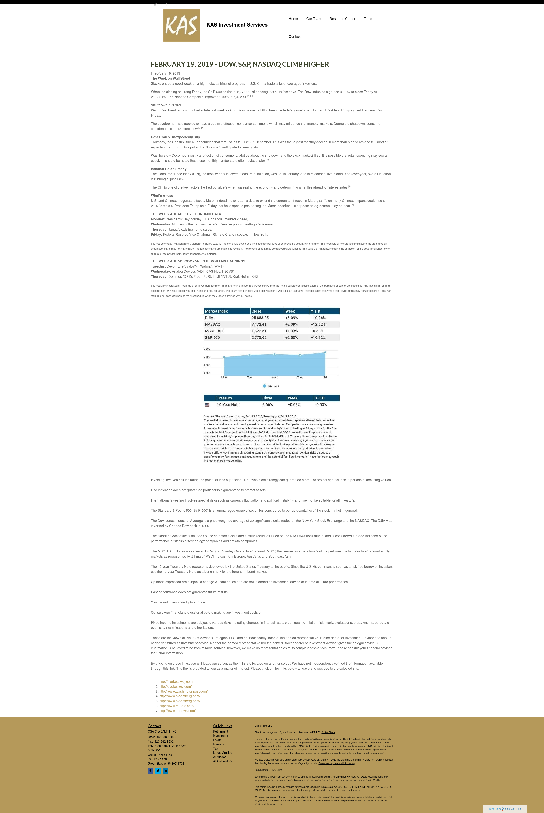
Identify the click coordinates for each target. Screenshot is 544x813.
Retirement (220, 731)
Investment (220, 735)
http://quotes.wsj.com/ (175, 686)
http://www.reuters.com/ (176, 705)
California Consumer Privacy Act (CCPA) (362, 759)
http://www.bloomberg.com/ (179, 695)
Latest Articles (222, 752)
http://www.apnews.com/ (177, 710)
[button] (313, 19)
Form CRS (266, 725)
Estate (217, 740)
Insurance (220, 744)
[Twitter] (155, 4)
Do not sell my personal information (337, 763)
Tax (215, 748)
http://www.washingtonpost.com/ (183, 691)
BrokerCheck (328, 732)
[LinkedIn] (161, 4)
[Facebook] (166, 4)
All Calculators (222, 761)
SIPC (357, 776)
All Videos (219, 757)
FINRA (350, 776)
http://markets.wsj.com (176, 681)
